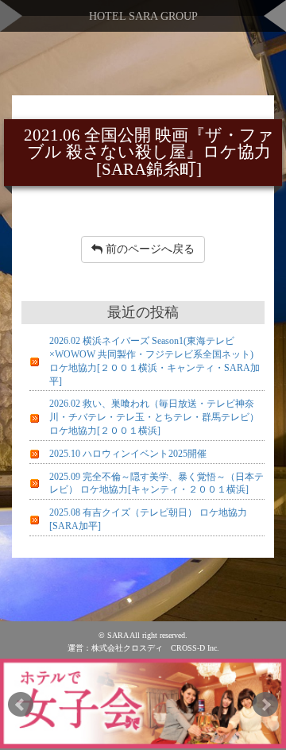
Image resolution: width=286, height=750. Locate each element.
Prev (20, 704)
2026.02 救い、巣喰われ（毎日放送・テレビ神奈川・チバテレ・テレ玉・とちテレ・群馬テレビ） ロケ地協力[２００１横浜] (154, 417)
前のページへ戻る (148, 249)
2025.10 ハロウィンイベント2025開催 (128, 453)
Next (265, 704)
